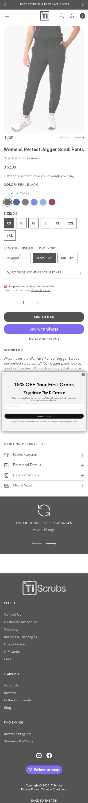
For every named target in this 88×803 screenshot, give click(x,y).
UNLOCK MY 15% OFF (44, 416)
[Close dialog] (83, 374)
